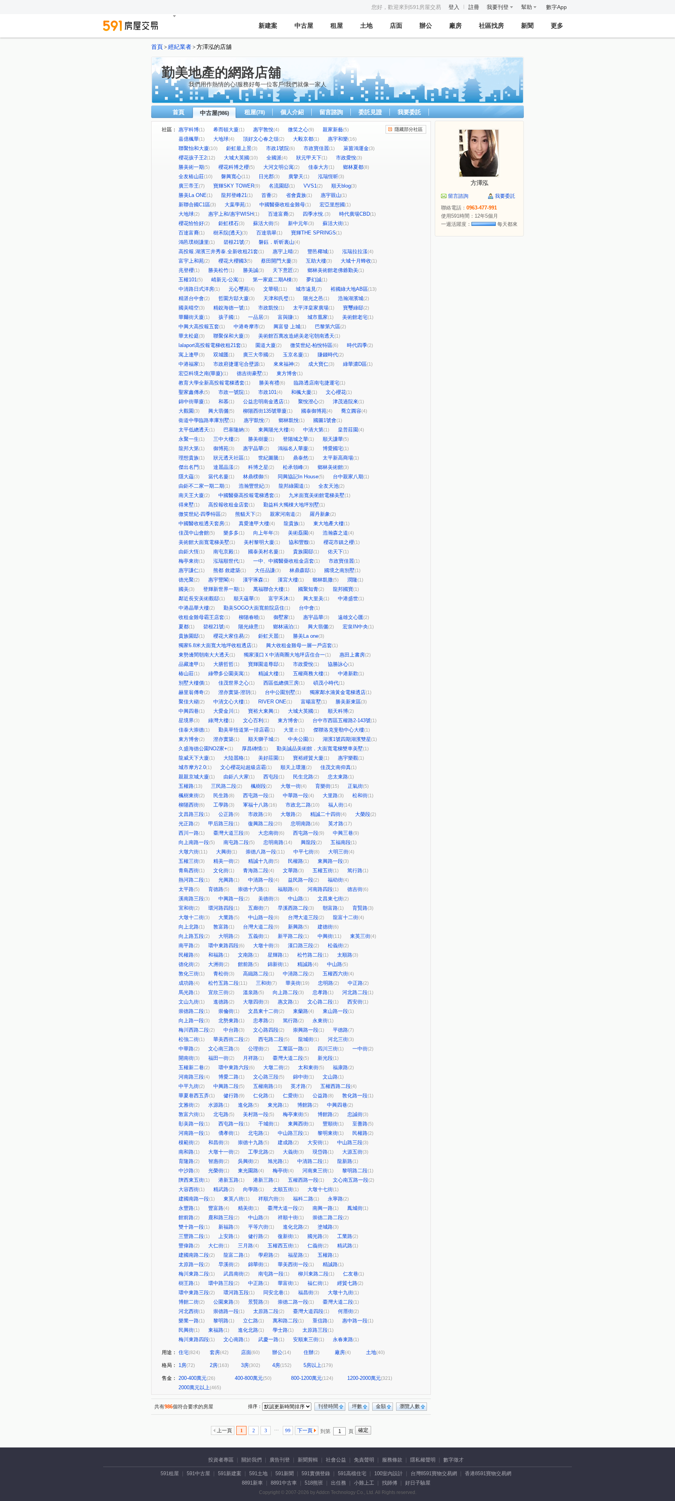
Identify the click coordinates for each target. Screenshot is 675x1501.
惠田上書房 (352, 655)
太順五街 (283, 1189)
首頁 (157, 47)
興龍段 (308, 842)
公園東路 (223, 1302)
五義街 (255, 936)
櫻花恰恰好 (191, 223)
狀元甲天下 (308, 158)
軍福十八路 (255, 805)
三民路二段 (223, 786)
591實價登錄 (316, 1473)
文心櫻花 (336, 392)
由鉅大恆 (189, 552)
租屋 (336, 25)
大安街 (315, 1142)
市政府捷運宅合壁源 (236, 364)
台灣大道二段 (258, 927)
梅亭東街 (189, 561)
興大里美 (313, 598)
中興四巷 (189, 711)
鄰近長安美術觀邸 (199, 598)
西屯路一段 (255, 795)
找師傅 (389, 1483)
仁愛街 (290, 1095)
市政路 (255, 814)
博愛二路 (228, 1077)
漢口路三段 (300, 945)
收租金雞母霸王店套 (201, 617)
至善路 (360, 1124)
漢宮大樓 (288, 580)
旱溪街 (226, 1264)
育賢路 (360, 908)
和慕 (223, 401)
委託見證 (370, 112)
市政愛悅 (346, 158)
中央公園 (298, 739)
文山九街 (189, 1002)
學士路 (280, 1330)
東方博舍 (287, 373)
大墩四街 (253, 1002)
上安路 (226, 1236)
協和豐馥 (299, 542)
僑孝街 (226, 1133)
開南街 (186, 1058)
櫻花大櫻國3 (232, 261)
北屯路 (221, 1114)
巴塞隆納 (233, 430)
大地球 (221, 139)
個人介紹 (292, 112)
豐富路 (215, 1208)
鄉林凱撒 (322, 580)
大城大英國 (236, 158)
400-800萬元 (249, 1378)
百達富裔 (278, 214)
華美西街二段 (228, 1039)
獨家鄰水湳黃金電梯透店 (338, 692)
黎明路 (221, 1321)
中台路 (231, 1030)
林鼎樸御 (253, 476)
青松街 (221, 974)
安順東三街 (305, 1339)
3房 (245, 1365)
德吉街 (354, 889)
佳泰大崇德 (191, 730)
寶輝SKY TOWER (233, 186)
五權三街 (189, 861)
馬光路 (186, 992)
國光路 (315, 1236)
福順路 (285, 889)
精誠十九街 (260, 861)
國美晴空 (189, 308)
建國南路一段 (194, 1199)
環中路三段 (221, 1283)
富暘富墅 (311, 702)
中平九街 (189, 1086)
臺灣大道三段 (228, 833)
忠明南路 (301, 824)
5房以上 (312, 1365)
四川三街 (328, 1049)
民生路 (221, 795)
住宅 (184, 1352)
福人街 (335, 805)
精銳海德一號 (228, 308)
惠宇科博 (189, 129)
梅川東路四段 (194, 1339)
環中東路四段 (223, 945)
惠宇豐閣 (218, 580)
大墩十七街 (320, 1189)
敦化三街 (189, 974)
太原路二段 (266, 1311)
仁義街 (315, 1246)
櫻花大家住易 (228, 636)
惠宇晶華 (253, 448)
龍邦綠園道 (291, 486)
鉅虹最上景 (239, 148)
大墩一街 (290, 786)
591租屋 (170, 1473)
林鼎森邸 (299, 570)
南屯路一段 (271, 1274)
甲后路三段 (221, 824)
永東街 (320, 1020)
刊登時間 (328, 1406)
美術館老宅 (355, 317)
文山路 (330, 1077)
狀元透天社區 (228, 458)
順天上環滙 (293, 767)
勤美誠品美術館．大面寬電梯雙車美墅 (320, 748)
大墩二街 (273, 1067)
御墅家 (281, 617)
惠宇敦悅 (263, 129)
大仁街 (215, 1246)
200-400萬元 (193, 1378)
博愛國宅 (333, 448)
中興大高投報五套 (199, 326)
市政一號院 (231, 392)
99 (288, 1430)
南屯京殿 (223, 552)
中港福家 (189, 364)
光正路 (186, 824)
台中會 (306, 608)
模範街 (186, 1142)
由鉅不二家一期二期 (201, 486)
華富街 (285, 1283)
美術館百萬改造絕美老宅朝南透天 (296, 336)
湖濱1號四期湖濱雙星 (347, 739)
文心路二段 (320, 1002)
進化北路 (293, 1227)
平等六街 (258, 1227)
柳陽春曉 (249, 617)
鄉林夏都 (353, 167)
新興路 (295, 927)
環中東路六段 (233, 1067)
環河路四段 (221, 908)
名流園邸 (279, 186)
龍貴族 (291, 523)
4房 (276, 1365)
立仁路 (250, 1321)
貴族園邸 (303, 552)
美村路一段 (255, 1114)
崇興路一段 (305, 1030)
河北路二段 (355, 992)
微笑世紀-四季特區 (200, 514)
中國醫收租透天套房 (201, 523)
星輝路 (275, 955)
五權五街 (322, 870)
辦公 (426, 25)
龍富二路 (233, 1255)
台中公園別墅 (280, 692)
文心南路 (233, 1339)
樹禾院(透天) (227, 233)
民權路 (295, 861)
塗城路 (325, 1227)
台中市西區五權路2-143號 (341, 720)
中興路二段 (226, 1086)
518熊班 (314, 1483)
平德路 (340, 1030)
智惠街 (215, 1161)
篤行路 (354, 870)
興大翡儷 (218, 411)
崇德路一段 (226, 1311)
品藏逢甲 (189, 664)
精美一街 (223, 861)
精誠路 (304, 964)
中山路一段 (260, 917)
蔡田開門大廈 (276, 261)
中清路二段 (295, 974)
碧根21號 (233, 242)
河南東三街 (315, 1171)
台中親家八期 (348, 476)
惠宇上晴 (283, 251)
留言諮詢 (331, 112)
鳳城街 (354, 1208)
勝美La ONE (193, 195)
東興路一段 (330, 861)
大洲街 (215, 964)
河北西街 (189, 1311)
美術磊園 (298, 533)
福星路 (295, 1255)
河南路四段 (320, 889)
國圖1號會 (324, 420)
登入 (453, 7)
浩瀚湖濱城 (350, 298)
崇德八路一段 (261, 852)
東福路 (215, 1330)
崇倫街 (226, 1011)
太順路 (344, 955)
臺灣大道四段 (308, 1311)
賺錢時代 (328, 355)
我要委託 (409, 112)
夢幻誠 (313, 280)
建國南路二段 (194, 1255)
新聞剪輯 (308, 1460)
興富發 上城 (286, 326)
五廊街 (255, 908)
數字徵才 (453, 1460)
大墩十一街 (221, 1152)
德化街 (186, 964)
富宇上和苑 (191, 261)
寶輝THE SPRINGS (313, 233)
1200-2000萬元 (364, 1378)
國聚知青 (308, 589)
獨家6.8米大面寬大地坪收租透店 (215, 645)
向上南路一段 (194, 842)
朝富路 (330, 908)
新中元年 (298, 223)
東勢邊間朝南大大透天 (204, 655)
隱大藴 (186, 476)
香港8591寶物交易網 (488, 1473)
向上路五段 (191, 936)
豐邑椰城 (317, 251)
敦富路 (221, 927)
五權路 (186, 786)
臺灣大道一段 (283, 1208)
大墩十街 (263, 945)
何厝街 (345, 1311)
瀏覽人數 (410, 1406)
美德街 (265, 899)
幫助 (527, 7)
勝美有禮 (269, 383)
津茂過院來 (345, 401)
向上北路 (189, 927)
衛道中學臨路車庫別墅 (204, 420)
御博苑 (221, 448)
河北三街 (338, 1039)
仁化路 (260, 1095)
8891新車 (252, 1483)
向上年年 (263, 533)
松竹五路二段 (223, 983)
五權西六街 (335, 974)
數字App (556, 7)
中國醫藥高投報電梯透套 (246, 495)
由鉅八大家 (236, 777)
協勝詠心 (338, 664)
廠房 (455, 25)
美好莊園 (268, 758)
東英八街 (233, 1199)
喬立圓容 (351, 411)
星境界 (186, 720)
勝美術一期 (191, 167)
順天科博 (338, 711)
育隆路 (186, 1161)
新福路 (226, 1227)
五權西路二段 (335, 1086)
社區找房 (491, 25)
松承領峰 (293, 467)
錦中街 (300, 1077)
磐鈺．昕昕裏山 (276, 242)
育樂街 (322, 786)
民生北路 (303, 777)
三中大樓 (223, 439)
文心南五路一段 (350, 1180)
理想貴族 (189, 458)
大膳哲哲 (223, 664)
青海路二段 (255, 870)
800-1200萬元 (306, 1378)
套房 (215, 1352)
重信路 (320, 1321)
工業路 (344, 1236)
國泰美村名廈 (263, 552)
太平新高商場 (338, 458)
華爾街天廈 (191, 317)
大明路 (226, 936)
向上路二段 (285, 992)
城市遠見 (306, 289)
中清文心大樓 (228, 702)
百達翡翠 (266, 233)
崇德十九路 (250, 1142)
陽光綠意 (248, 627)
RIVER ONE (272, 702)
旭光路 (275, 1161)
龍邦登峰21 (234, 195)
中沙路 (186, 1171)
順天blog (341, 186)
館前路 (245, 964)
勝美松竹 (218, 270)
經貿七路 (347, 1283)
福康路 (340, 1067)
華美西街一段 (293, 1264)
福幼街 (335, 880)
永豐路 (186, 1208)
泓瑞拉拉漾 (355, 251)
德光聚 (186, 580)
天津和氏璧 (276, 298)
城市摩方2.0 (192, 767)
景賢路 (255, 1302)
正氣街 (355, 786)
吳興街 (245, 1161)
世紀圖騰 (268, 458)
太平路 (186, 889)
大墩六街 (189, 852)
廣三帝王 (189, 186)
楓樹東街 (189, 795)
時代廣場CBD (354, 214)
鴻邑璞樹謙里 (194, 242)
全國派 (274, 158)
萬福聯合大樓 (268, 589)
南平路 (186, 945)
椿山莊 (186, 673)
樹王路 (186, 1283)
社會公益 (336, 1460)
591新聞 (284, 1473)
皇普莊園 (348, 430)
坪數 (357, 1406)
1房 (182, 1365)
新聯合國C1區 (194, 205)
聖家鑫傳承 (191, 392)
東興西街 (298, 1124)
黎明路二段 (355, 1171)
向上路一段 (191, 1020)
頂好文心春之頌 (261, 139)
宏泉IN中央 (355, 627)
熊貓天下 (245, 514)
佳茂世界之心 (233, 683)
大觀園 (186, 411)
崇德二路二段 (327, 1217)
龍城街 (305, 1039)
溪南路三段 (191, 899)
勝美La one (305, 636)
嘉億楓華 (189, 139)
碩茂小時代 (326, 683)
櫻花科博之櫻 (233, 167)
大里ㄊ (291, 730)
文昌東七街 (330, 899)
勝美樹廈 (258, 439)
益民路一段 (300, 880)
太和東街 (308, 1067)
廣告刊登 (280, 1460)
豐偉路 (186, 1246)
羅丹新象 (320, 514)
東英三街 (360, 936)
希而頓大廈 (226, 129)
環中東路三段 (194, 1292)
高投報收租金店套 (228, 505)
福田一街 (218, 1058)
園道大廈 (265, 345)
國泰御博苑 (314, 411)
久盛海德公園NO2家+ (203, 748)
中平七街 (303, 852)
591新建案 (229, 1473)
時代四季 (357, 345)
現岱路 (320, 1152)
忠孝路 (320, 992)
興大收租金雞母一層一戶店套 (299, 645)
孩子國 (226, 317)
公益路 (320, 1095)
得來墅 (186, 505)
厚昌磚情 (252, 748)
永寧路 (335, 1199)
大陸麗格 (233, 758)
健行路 (231, 1095)
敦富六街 (189, 1114)
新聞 (527, 25)
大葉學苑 (235, 205)
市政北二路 (298, 805)
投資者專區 (221, 1460)
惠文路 (285, 1002)
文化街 (221, 870)
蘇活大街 (263, 223)
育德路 (215, 889)
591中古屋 (198, 1473)
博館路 (304, 1105)
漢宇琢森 (253, 580)
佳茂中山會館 (194, 533)
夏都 (184, 627)
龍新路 (344, 1161)
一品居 (255, 317)
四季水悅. (314, 214)
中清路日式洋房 (196, 289)
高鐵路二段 (255, 974)
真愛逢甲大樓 (254, 523)
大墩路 (288, 814)
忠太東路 (338, 777)
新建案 (268, 25)
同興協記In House (298, 476)
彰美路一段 (191, 1124)
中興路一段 (231, 899)
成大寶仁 (318, 364)
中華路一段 (295, 795)
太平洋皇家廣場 (311, 308)
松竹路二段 (310, 955)
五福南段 (340, 842)
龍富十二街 (345, 917)
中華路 (186, 1049)
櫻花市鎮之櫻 (338, 542)
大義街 (290, 1152)
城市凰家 (317, 317)
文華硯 (271, 289)
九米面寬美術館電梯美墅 (317, 495)
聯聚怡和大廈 (194, 148)
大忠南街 (268, 833)
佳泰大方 (318, 167)
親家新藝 (333, 129)
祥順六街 (268, 1199)
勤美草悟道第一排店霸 (243, 730)
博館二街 (189, 1302)
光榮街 (215, 1171)
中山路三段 (290, 1133)
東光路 (275, 1105)
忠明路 (325, 983)
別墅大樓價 (191, 683)
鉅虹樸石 (228, 223)
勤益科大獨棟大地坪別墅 (291, 505)
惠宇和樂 (338, 139)
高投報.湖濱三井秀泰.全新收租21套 (218, 251)
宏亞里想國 (332, 205)
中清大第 (313, 430)
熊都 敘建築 (226, 570)
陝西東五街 (191, 1180)
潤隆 (352, 580)
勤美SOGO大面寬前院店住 (253, 608)
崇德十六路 (250, 889)
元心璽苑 (239, 289)
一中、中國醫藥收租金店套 (283, 561)
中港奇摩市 (246, 326)
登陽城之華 (295, 439)
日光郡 (266, 176)
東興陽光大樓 (273, 430)
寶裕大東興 (260, 711)
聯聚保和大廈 (228, 336)
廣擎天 (296, 176)
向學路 (250, 1189)
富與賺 (285, 317)
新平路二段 (290, 936)
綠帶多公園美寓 (226, 673)
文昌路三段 (191, 814)
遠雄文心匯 (350, 617)
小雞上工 (364, 1483)
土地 (366, 25)
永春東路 (343, 1339)
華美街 (293, 983)
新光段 (325, 1058)
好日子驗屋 (417, 1483)
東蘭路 (300, 1011)
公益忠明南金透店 (263, 401)
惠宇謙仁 (189, 570)
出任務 (338, 1483)
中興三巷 (343, 833)
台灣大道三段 (303, 917)
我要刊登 (498, 7)
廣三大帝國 (255, 355)
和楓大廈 (301, 392)
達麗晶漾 (223, 467)
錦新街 (275, 964)
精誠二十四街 (325, 814)
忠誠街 (354, 1114)
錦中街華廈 (191, 401)
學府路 (265, 1255)
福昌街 (305, 1292)
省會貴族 (296, 195)
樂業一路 (189, 1321)
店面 (396, 25)
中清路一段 (260, 880)
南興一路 (322, 1208)
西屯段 (271, 777)
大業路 (226, 917)
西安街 (354, 1002)
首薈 (266, 195)
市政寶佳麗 (316, 148)
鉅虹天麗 (268, 636)
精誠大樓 (268, 673)
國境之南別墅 (339, 570)
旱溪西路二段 (293, 908)
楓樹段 (258, 786)
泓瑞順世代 (226, 561)
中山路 (295, 899)
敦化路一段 (355, 1095)
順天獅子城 (260, 739)
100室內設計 (388, 1473)
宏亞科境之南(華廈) (200, 373)
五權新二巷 (191, 1067)
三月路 (245, 1246)
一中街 (360, 1049)
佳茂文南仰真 (335, 767)
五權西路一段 (303, 1180)
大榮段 (362, 814)
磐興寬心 (231, 176)
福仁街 (315, 1283)
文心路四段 (266, 1030)
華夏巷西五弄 (194, 1095)
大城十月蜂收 (356, 261)
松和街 (360, 795)
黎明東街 (328, 1133)
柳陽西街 (189, 805)
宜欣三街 (218, 992)
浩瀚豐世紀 (251, 486)
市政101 (267, 392)
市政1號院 (277, 148)
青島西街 (189, 870)
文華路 (290, 870)
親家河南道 (282, 514)
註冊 (473, 7)
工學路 (221, 805)
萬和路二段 (285, 1321)
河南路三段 (191, 1077)
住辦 (309, 1352)
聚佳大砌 (189, 702)
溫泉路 (250, 992)
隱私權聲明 (423, 1460)
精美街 (245, 1208)
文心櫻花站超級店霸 (243, 767)
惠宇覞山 (331, 195)
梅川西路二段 (194, 1030)
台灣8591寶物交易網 (434, 1473)
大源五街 (352, 1152)
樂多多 (231, 533)
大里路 (330, 795)
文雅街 (186, 1105)
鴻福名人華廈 (293, 448)
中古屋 (304, 25)
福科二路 (303, 1199)
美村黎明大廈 (259, 542)
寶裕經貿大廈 (308, 758)
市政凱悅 (268, 308)
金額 (381, 1406)
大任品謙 (265, 570)
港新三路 (263, 1180)
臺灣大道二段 (288, 1058)
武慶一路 (268, 1339)
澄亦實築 (223, 739)
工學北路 (258, 1152)
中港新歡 (348, 673)
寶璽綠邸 (353, 308)
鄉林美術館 (330, 467)
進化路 (245, 1105)
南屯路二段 (236, 842)
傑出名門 (189, 467)
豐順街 (330, 1124)
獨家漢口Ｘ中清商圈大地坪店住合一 (284, 655)
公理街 (255, 1049)
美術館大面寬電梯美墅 (204, 542)
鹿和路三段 (221, 1217)
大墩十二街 (191, 917)
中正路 (355, 983)
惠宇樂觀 (348, 758)
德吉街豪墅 (249, 373)
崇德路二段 (191, 1011)
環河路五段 (236, 1292)
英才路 (335, 824)
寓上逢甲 (189, 355)
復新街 (285, 1236)
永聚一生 (189, 439)
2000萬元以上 (194, 1387)
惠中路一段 (355, 1321)
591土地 (258, 1473)
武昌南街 (233, 1274)
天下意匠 (283, 270)
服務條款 (392, 1460)
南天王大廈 (191, 495)
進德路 (221, 1002)
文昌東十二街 (263, 1011)
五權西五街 (280, 1246)
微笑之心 (298, 129)
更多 (557, 25)
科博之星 (258, 467)
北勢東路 (228, 1020)
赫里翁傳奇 (191, 692)
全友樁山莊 (191, 176)
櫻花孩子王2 (193, 158)
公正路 (226, 814)
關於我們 (251, 1460)
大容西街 (189, 1189)
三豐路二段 (191, 1236)
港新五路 (228, 1180)
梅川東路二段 (194, 1274)
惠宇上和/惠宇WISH (231, 214)
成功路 (186, 983)
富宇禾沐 (278, 598)
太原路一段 (191, 1264)
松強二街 (189, 1039)
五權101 (188, 280)
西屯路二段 (271, 1039)
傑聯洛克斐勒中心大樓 (338, 730)
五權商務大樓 (308, 673)
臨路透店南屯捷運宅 (316, 383)
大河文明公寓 (278, 167)
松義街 (335, 945)
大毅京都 (303, 139)
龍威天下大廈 (194, 758)
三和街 (263, 983)
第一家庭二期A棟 (272, 280)
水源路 (215, 1105)
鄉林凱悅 (289, 420)
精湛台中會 (191, 298)
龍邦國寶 (343, 589)
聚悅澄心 (308, 401)
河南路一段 (191, 1133)
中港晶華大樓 (194, 608)
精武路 (221, 1189)
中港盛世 (348, 598)
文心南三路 (221, 1049)
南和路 (186, 1152)
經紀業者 (179, 47)
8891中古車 (284, 1483)
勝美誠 (250, 270)
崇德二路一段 (293, 1302)
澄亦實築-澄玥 (234, 692)
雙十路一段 (191, 1227)
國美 (184, 589)
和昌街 (215, 1142)
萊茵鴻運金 (356, 148)
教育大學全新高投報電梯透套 (212, 383)
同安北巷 (273, 1292)
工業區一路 (290, 1049)
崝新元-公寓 (224, 280)
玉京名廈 (293, 355)
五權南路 (263, 1086)
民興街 (186, 1330)
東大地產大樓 (328, 523)
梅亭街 (280, 1171)
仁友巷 (350, 1274)
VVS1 (310, 186)
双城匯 (221, 355)
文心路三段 (266, 1077)
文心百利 (253, 720)
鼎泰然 (300, 458)
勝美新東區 (348, 702)
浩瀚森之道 (335, 533)
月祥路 (250, 1058)
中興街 (325, 936)
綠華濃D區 (355, 364)
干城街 (265, 1124)
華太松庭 (189, 336)
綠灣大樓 (218, 720)
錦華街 (255, 1264)
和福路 (215, 955)
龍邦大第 (189, 448)
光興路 (226, 880)
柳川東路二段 (313, 1274)
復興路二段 (260, 824)
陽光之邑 (313, 298)
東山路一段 (335, 1011)
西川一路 (189, 833)
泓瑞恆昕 (328, 176)
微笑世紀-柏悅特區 (311, 345)
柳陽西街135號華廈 (265, 411)
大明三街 (338, 852)
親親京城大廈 (194, 777)
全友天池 (328, 486)
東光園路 (248, 1171)
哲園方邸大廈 (233, 298)
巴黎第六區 (327, 326)
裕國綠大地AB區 (349, 289)
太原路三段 (315, 1330)
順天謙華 (333, 439)
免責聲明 (364, 1460)
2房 (214, 1365)
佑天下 (335, 552)
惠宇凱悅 (254, 420)
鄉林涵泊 (283, 627)
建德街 (325, 927)
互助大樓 (316, 261)
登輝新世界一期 (221, 589)
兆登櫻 (186, 270)
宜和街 (186, 908)
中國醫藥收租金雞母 (282, 205)
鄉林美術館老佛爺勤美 (332, 270)
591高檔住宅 (352, 1473)
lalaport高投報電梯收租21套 (210, 345)
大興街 (223, 852)
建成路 (285, 1142)
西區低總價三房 (281, 683)
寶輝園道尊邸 (263, 664)
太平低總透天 (194, 430)
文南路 (245, 955)
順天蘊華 (244, 598)
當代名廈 (218, 476)
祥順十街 (288, 1217)
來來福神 (283, 364)
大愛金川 (223, 711)
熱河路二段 (191, 880)
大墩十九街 (340, 1292)
